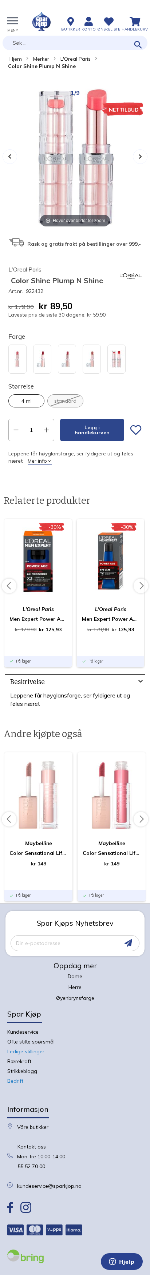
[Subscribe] (128, 943)
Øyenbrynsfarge (75, 998)
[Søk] (138, 45)
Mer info (37, 461)
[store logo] (41, 21)
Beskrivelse (27, 682)
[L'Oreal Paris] (131, 285)
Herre (75, 987)
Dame (75, 976)
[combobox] (75, 43)
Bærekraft (19, 1061)
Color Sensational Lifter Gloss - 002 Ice (38, 853)
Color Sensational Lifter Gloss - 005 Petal (112, 853)
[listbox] (75, 360)
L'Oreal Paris (75, 59)
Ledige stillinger (25, 1051)
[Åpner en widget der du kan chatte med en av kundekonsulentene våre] (122, 1262)
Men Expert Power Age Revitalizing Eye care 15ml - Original (110, 619)
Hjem (15, 59)
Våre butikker (32, 1127)
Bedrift (15, 1081)
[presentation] (75, 682)
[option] (17, 359)
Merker (41, 59)
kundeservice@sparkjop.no (49, 1186)
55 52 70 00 (31, 1166)
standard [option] (65, 401)
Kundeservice (23, 1032)
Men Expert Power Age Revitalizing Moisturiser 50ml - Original (38, 619)
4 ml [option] (26, 401)
